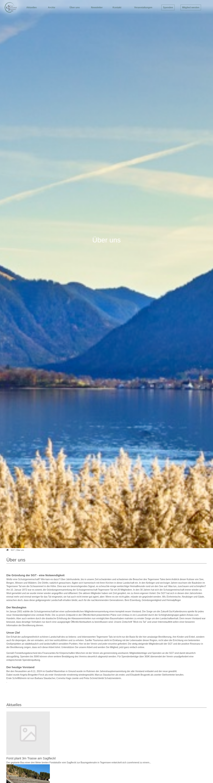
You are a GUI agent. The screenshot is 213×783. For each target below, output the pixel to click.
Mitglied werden (190, 7)
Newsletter (97, 7)
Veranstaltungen (143, 7)
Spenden (168, 7)
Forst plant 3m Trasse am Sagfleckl (31, 758)
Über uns (75, 7)
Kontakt (117, 7)
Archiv (51, 7)
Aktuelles (31, 7)
